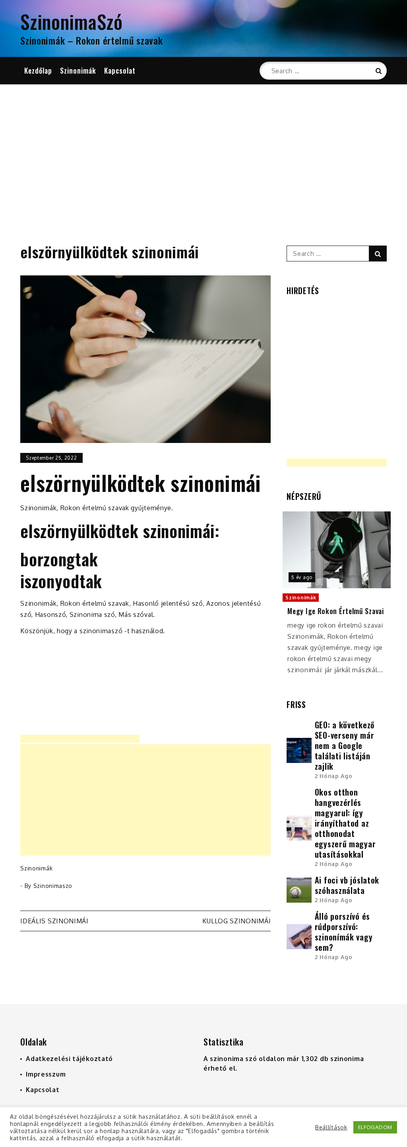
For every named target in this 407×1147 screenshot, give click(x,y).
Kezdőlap (38, 70)
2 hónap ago (334, 775)
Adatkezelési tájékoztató (69, 1059)
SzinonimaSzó (71, 21)
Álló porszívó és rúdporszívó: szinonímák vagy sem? (344, 931)
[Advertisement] (203, 154)
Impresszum (46, 1074)
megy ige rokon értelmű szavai (335, 611)
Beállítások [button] (331, 1127)
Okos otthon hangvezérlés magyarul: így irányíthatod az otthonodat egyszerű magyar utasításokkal (345, 823)
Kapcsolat (120, 70)
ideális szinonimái (54, 921)
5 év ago (301, 577)
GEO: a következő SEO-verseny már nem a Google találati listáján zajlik (344, 745)
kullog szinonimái (236, 921)
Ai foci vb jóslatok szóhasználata (347, 885)
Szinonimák (78, 70)
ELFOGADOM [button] (375, 1127)
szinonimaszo (52, 885)
